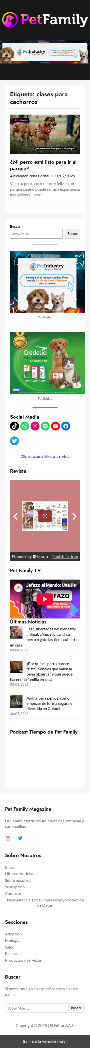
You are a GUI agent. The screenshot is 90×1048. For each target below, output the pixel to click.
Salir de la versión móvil (45, 1041)
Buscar (15, 226)
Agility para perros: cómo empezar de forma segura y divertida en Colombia (49, 703)
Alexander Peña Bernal (29, 175)
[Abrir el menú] (45, 75)
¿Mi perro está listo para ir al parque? (43, 165)
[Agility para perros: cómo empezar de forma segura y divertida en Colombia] (16, 702)
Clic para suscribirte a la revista (45, 456)
